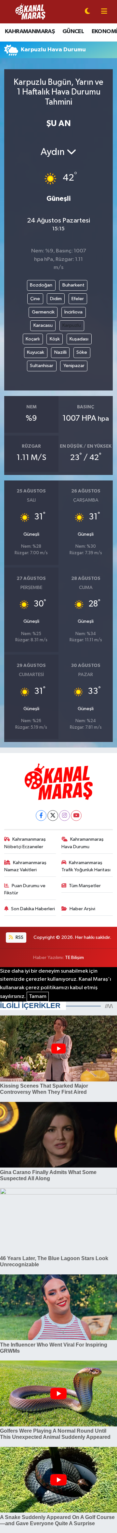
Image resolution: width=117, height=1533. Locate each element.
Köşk (55, 339)
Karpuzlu (71, 325)
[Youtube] (76, 815)
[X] (52, 815)
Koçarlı (33, 339)
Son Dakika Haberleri (33, 908)
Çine (35, 298)
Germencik (43, 312)
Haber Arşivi (82, 908)
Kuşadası (79, 339)
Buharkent (73, 285)
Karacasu (43, 325)
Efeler (78, 298)
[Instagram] (64, 815)
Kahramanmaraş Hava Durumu (82, 843)
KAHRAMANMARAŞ (30, 31)
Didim (56, 298)
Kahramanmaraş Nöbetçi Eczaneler (25, 843)
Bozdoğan (41, 285)
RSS (19, 937)
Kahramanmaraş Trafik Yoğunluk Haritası (85, 866)
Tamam (37, 996)
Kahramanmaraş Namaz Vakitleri (25, 866)
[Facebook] (41, 815)
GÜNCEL (73, 31)
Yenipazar (73, 365)
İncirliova (73, 312)
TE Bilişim (74, 957)
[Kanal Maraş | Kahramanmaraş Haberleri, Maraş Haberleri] (30, 11)
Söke (81, 352)
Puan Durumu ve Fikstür (25, 889)
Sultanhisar (41, 365)
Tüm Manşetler (85, 885)
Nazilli (60, 352)
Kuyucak (35, 352)
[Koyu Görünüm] (87, 12)
